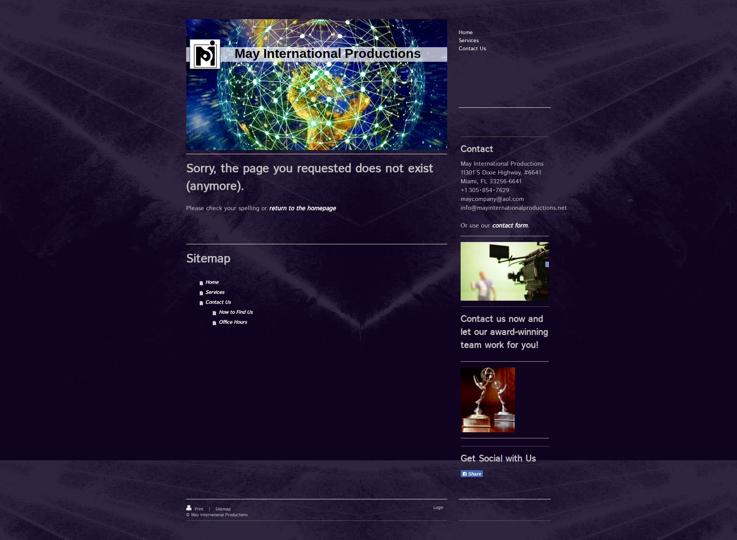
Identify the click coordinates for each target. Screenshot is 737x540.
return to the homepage (302, 208)
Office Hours (233, 322)
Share (474, 474)
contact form (509, 225)
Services (214, 292)
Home (211, 282)
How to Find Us (236, 312)
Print (199, 509)
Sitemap (223, 509)
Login (438, 508)
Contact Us (218, 302)
